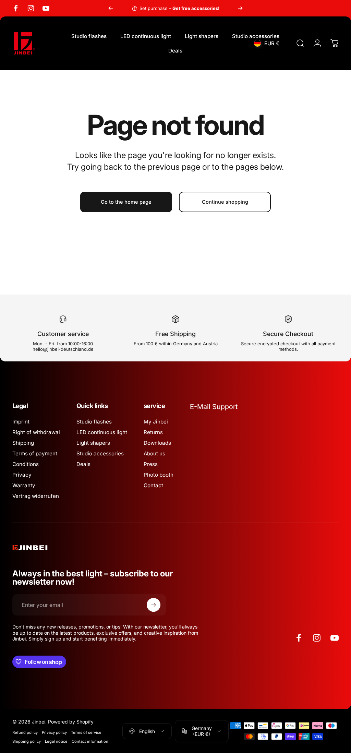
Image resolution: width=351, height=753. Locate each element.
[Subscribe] (153, 605)
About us (154, 453)
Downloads (157, 443)
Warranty (23, 485)
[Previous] (110, 8)
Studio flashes (94, 421)
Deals (83, 464)
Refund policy (25, 732)
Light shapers (93, 443)
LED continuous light (101, 432)
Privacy (22, 474)
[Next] (240, 8)
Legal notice (56, 741)
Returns (153, 432)
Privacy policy (54, 732)
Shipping (23, 443)
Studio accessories (100, 453)
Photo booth (158, 474)
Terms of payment (34, 453)
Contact (153, 485)
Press (151, 464)
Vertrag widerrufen (35, 496)
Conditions (25, 464)
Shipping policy (26, 741)
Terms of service (86, 732)
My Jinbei (156, 421)
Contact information (90, 741)
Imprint (20, 421)
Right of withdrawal (36, 432)
